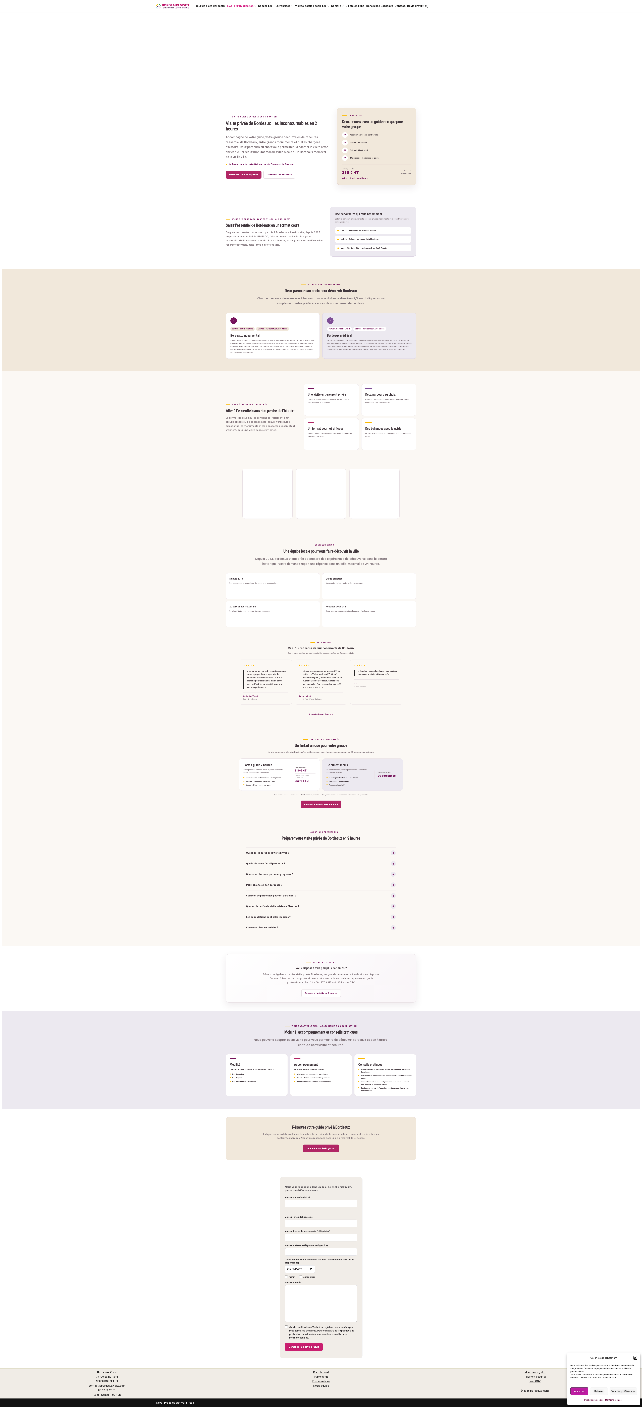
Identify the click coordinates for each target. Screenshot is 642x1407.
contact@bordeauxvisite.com (107, 1385)
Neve (159, 1402)
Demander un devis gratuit (243, 174)
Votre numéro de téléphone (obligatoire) (306, 1245)
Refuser (599, 1391)
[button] (635, 1358)
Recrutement (321, 1372)
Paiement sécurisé (535, 1376)
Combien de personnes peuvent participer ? (271, 895)
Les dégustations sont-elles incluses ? (268, 917)
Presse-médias (321, 1381)
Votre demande (293, 1282)
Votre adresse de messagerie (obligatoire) (307, 1231)
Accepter (579, 1391)
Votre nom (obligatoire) (297, 1197)
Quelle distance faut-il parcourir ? (265, 863)
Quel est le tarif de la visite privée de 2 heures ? (272, 906)
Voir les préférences (623, 1391)
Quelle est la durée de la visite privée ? (267, 853)
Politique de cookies (594, 1400)
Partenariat (321, 1376)
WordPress (187, 1402)
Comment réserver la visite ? (262, 927)
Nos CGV (535, 1381)
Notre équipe (321, 1385)
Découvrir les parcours (279, 174)
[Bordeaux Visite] (173, 6)
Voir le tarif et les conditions (354, 178)
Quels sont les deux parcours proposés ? (269, 874)
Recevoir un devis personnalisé (321, 804)
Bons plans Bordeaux (379, 6)
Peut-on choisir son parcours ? (264, 885)
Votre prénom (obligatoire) (299, 1217)
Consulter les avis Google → (321, 714)
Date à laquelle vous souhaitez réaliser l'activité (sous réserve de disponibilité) (319, 1261)
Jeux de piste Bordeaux (210, 6)
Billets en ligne (355, 6)
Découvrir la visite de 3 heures (321, 993)
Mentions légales (613, 1400)
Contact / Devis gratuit (409, 6)
